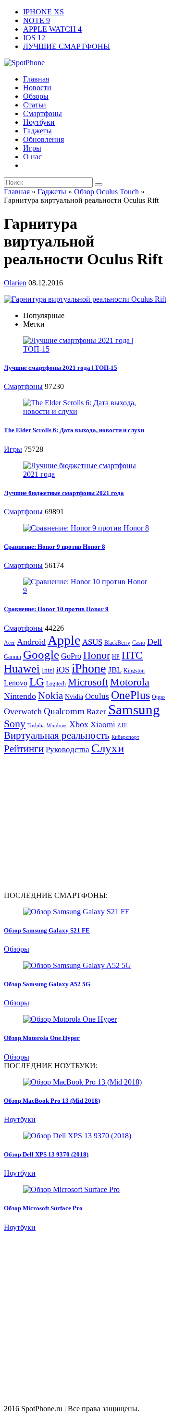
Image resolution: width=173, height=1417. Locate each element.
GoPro (71, 656)
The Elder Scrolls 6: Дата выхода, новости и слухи (74, 430)
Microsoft (88, 682)
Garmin (12, 656)
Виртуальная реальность (57, 735)
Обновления (43, 139)
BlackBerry (117, 642)
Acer (9, 642)
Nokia (50, 695)
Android (31, 642)
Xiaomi (102, 724)
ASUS (92, 642)
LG (36, 682)
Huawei (22, 668)
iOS (63, 669)
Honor (96, 655)
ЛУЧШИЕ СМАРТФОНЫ (66, 46)
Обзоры (36, 96)
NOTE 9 (36, 20)
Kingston (134, 670)
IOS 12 (34, 38)
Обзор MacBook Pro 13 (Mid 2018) (52, 1100)
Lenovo (15, 682)
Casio (138, 642)
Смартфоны (42, 113)
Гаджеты (37, 131)
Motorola (129, 682)
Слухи (107, 748)
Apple (64, 640)
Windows (57, 725)
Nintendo (20, 696)
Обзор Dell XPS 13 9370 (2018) (46, 1154)
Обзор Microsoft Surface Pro (43, 1208)
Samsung (134, 709)
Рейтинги (24, 749)
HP (116, 656)
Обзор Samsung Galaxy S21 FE (47, 930)
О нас (32, 157)
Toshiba (36, 725)
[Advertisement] (84, 822)
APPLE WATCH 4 (52, 29)
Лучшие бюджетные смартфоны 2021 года (64, 492)
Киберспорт (125, 737)
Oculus (97, 696)
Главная (36, 79)
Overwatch (23, 711)
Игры (32, 148)
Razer (96, 711)
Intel (48, 670)
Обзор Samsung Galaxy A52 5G (47, 984)
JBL (115, 669)
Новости (37, 87)
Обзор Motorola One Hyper (42, 1037)
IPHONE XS (43, 12)
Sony (14, 724)
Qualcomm (64, 711)
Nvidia (74, 696)
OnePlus (130, 694)
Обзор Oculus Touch (106, 192)
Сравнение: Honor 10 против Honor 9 (56, 609)
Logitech (56, 683)
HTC (132, 655)
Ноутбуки (39, 122)
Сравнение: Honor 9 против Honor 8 (54, 546)
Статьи (34, 105)
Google (41, 654)
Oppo (158, 697)
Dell (154, 642)
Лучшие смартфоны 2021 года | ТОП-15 (60, 367)
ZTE (122, 725)
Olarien (15, 283)
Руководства (67, 749)
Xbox (78, 724)
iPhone (89, 668)
